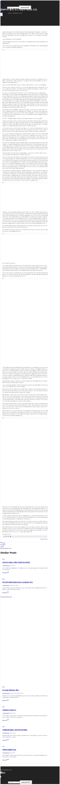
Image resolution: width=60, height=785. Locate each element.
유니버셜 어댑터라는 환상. (10, 690)
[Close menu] (0, 777)
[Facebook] (1, 773)
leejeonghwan (6, 565)
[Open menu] (1, 14)
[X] (3, 773)
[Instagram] (4, 773)
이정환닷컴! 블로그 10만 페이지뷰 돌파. (14, 730)
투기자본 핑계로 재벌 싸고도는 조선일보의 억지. (17, 582)
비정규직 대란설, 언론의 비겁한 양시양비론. (16, 562)
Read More (5, 572)
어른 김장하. (2, 544)
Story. (3, 559)
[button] (3, 5)
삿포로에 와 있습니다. (9, 710)
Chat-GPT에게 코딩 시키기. (6, 547)
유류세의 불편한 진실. (9, 749)
